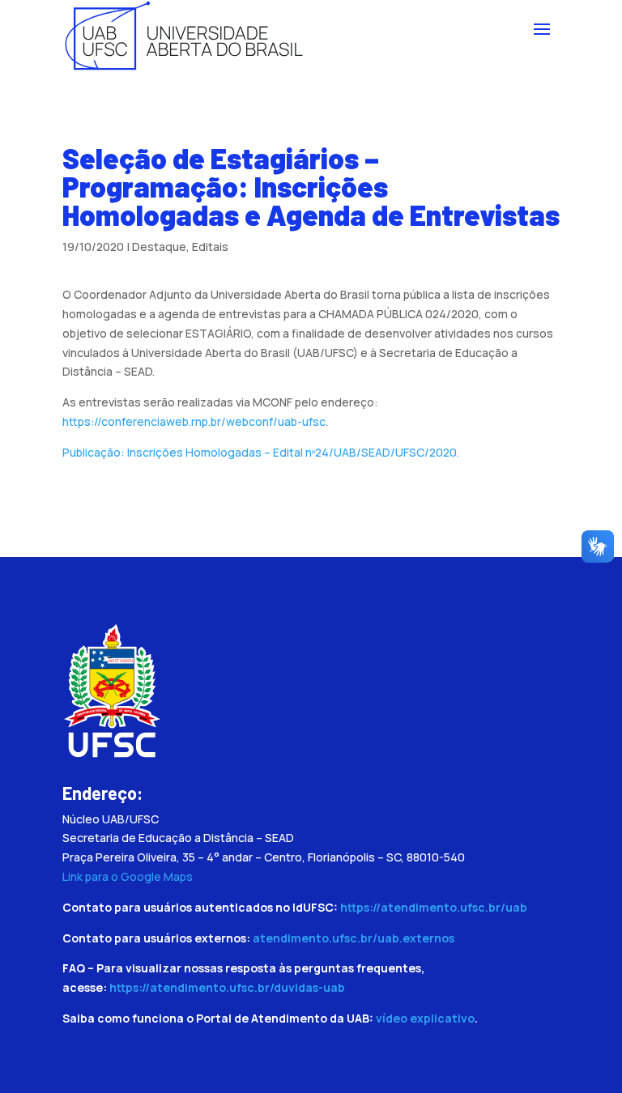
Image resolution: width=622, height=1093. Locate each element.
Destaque (159, 246)
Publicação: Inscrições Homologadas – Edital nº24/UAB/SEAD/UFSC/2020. (260, 452)
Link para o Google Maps (127, 876)
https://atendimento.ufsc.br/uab (433, 907)
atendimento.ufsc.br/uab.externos (353, 938)
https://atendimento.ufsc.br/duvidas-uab (227, 987)
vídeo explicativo (425, 1018)
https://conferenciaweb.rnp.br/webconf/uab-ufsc (194, 421)
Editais (210, 246)
